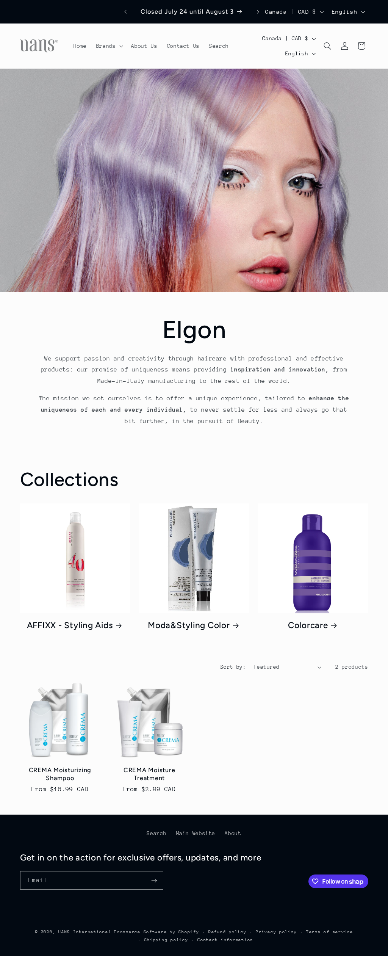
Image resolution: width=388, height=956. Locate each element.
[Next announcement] (258, 11)
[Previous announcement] (125, 11)
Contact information (225, 939)
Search (156, 833)
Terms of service (329, 931)
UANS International (84, 931)
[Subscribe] (154, 880)
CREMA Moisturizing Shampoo (60, 773)
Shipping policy (166, 939)
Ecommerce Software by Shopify (156, 931)
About (233, 833)
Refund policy (227, 931)
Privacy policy (276, 931)
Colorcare (308, 625)
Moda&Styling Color (189, 625)
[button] (109, 46)
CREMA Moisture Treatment (149, 773)
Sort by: (233, 667)
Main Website (196, 833)
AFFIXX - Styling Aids (70, 625)
